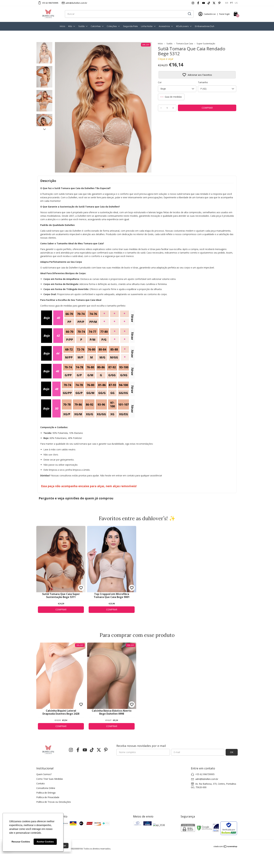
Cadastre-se (210, 14)
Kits (70, 26)
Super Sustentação (206, 43)
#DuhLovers (182, 26)
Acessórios (164, 26)
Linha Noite (147, 26)
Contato (40, 783)
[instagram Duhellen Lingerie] (193, 3)
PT (231, 2)
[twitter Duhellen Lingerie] (214, 3)
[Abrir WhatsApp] (266, 846)
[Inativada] (216, 828)
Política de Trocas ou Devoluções (53, 801)
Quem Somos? (44, 774)
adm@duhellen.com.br (76, 2)
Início (62, 26)
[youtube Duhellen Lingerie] (203, 3)
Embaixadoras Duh (204, 26)
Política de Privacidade (47, 797)
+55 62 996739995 (50, 2)
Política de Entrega (45, 792)
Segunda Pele (130, 26)
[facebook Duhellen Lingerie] (198, 3)
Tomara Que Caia (184, 43)
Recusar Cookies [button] (21, 841)
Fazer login (224, 14)
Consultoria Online (45, 788)
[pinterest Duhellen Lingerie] (219, 3)
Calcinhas (96, 26)
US (236, 2)
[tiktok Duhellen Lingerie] (208, 3)
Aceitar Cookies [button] (45, 841)
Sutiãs (81, 26)
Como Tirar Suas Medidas (49, 778)
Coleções (112, 26)
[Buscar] (189, 14)
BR (226, 2)
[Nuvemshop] (225, 846)
